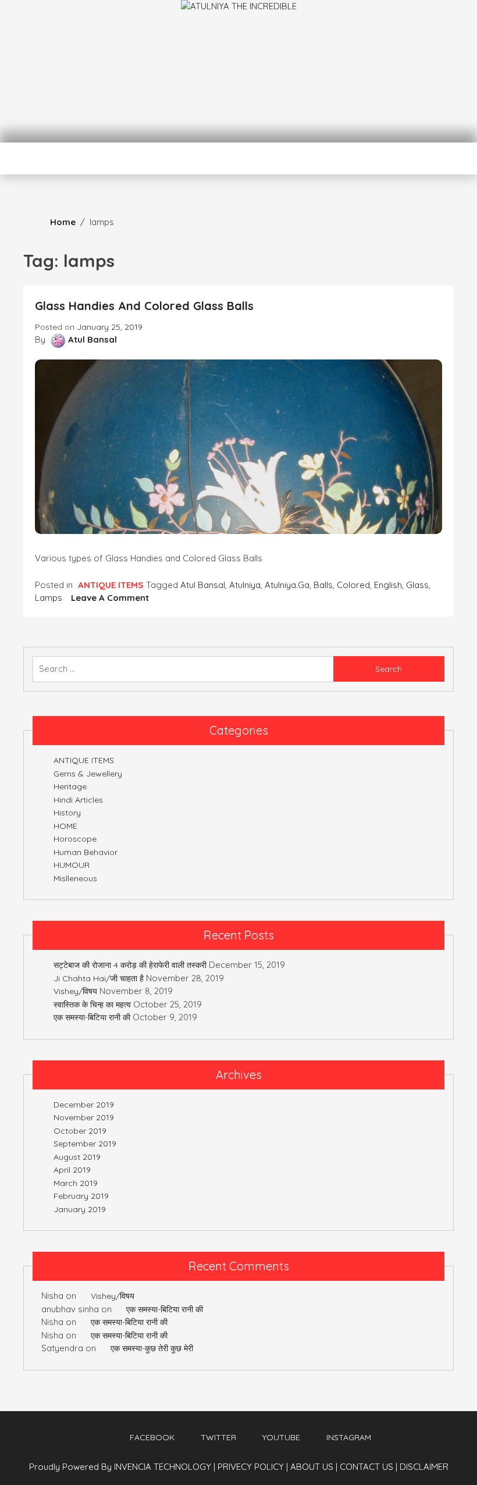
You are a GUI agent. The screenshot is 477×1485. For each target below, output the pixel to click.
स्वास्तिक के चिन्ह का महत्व (92, 1004)
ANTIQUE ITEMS (110, 584)
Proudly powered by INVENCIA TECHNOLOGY (121, 1466)
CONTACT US (368, 1466)
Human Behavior (86, 852)
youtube (281, 1437)
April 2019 (72, 1170)
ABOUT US (313, 1466)
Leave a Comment (110, 597)
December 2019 (84, 1104)
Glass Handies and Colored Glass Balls (144, 305)
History (67, 812)
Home (63, 221)
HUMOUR (72, 865)
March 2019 (76, 1183)
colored (353, 584)
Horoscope (75, 839)
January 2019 (80, 1209)
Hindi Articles (78, 800)
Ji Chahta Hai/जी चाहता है (99, 978)
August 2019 (77, 1157)
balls (323, 584)
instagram (348, 1437)
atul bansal (202, 584)
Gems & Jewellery (88, 773)
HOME (65, 826)
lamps (48, 597)
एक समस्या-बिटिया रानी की (92, 1017)
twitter (218, 1437)
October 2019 (80, 1131)
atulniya (245, 584)
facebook (152, 1437)
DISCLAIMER (424, 1466)
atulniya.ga (287, 584)
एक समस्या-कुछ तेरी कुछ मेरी (152, 1348)
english (388, 584)
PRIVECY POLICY (253, 1466)
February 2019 (81, 1196)
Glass (417, 584)
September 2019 (85, 1143)
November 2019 (84, 1117)
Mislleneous (75, 878)
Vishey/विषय (75, 991)
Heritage (70, 786)
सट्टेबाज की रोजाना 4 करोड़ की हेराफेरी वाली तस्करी (130, 965)
